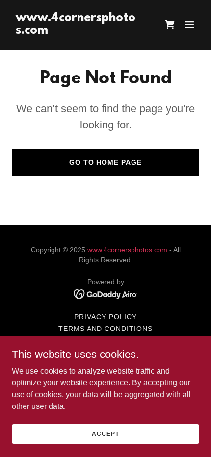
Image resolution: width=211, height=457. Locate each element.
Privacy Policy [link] (105, 317)
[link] (77, 31)
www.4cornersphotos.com (127, 250)
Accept (105, 433)
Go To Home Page (105, 162)
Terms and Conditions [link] (105, 328)
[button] (189, 24)
